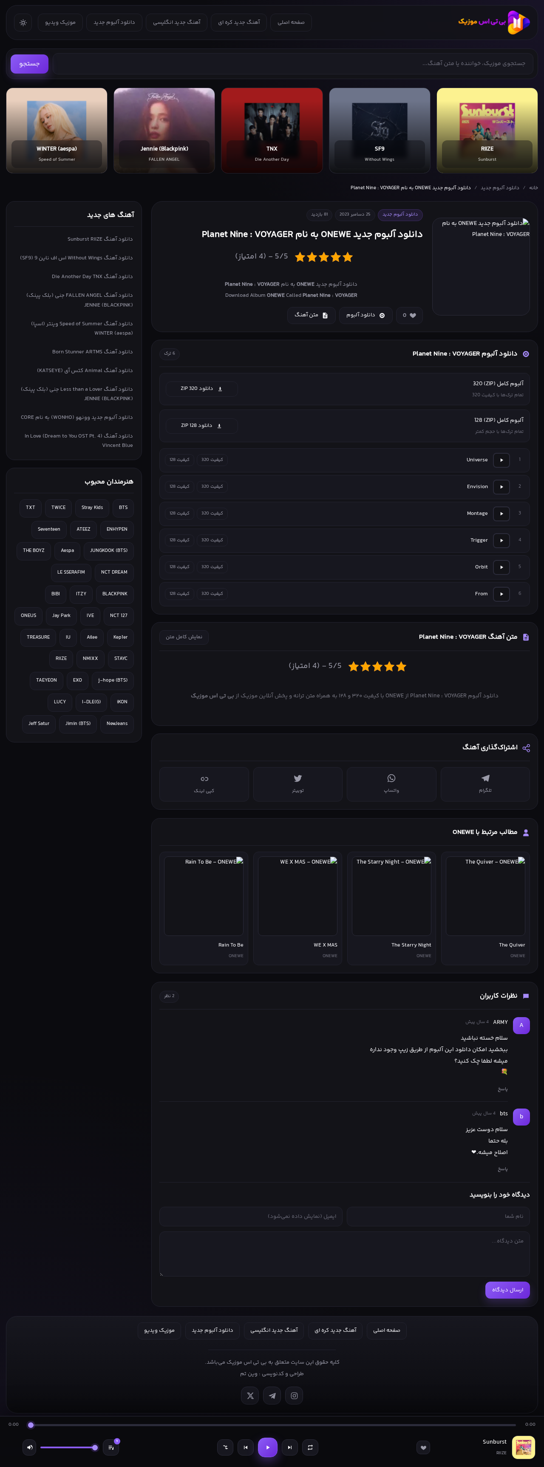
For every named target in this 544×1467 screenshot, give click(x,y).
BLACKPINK (115, 594)
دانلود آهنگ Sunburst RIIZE (100, 239)
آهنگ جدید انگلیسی (176, 22)
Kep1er (120, 638)
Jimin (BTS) (78, 724)
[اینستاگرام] (294, 1395)
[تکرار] (310, 1447)
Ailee (92, 638)
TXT (30, 508)
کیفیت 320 (212, 459)
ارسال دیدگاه (507, 1290)
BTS (123, 508)
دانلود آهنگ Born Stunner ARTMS (92, 352)
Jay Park (61, 616)
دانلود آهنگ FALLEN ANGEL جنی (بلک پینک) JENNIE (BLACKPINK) (79, 300)
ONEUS (28, 616)
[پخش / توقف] (268, 1447)
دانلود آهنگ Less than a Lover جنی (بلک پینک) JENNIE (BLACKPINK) (77, 394)
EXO (77, 681)
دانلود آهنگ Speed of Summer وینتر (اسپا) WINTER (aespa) (82, 329)
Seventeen (49, 530)
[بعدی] (290, 1447)
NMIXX (90, 659)
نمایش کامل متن (184, 637)
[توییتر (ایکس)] (250, 1395)
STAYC (121, 659)
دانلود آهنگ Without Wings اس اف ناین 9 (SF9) (76, 258)
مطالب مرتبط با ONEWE (485, 832)
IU (68, 638)
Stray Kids (92, 508)
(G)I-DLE (91, 702)
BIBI (55, 594)
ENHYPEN (117, 530)
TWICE (58, 508)
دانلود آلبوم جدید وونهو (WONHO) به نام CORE (77, 417)
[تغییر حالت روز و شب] (23, 22)
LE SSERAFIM (71, 573)
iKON (122, 702)
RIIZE (61, 659)
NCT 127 (119, 616)
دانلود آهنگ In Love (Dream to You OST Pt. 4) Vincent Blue (79, 441)
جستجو (29, 64)
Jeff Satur (38, 724)
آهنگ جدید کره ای (239, 22)
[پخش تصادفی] (225, 1447)
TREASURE (38, 638)
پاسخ (503, 1089)
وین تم (249, 1374)
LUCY (60, 702)
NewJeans (117, 724)
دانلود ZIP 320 (197, 388)
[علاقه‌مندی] (423, 1447)
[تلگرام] (272, 1395)
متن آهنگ (306, 315)
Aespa (67, 551)
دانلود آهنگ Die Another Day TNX (92, 277)
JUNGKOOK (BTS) (109, 551)
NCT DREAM (114, 573)
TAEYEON (46, 681)
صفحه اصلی (291, 22)
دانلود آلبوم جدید (114, 22)
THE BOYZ (34, 551)
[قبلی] (246, 1447)
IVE (90, 616)
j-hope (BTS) (113, 681)
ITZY (81, 594)
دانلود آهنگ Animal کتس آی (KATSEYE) (85, 371)
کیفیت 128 (180, 459)
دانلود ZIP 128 (196, 425)
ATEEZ (83, 530)
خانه (533, 188)
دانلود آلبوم (360, 315)
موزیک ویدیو (60, 22)
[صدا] (29, 1447)
